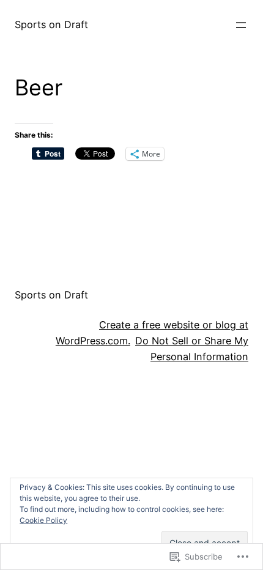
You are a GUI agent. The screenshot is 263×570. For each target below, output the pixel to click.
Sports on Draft (51, 24)
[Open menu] (241, 25)
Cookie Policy (43, 520)
